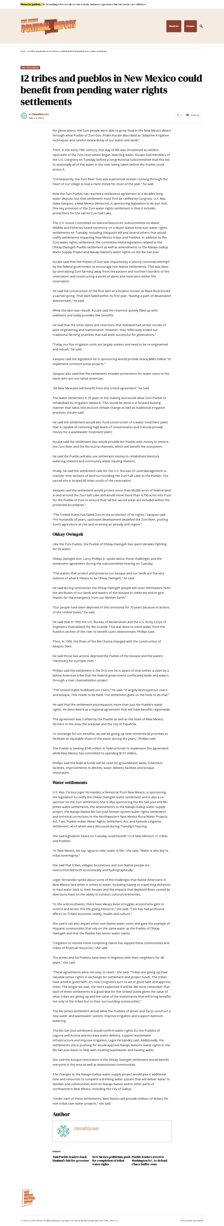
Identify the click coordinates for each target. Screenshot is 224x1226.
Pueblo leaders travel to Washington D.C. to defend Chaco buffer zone (149, 1160)
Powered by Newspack (191, 1220)
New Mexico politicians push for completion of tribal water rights (111, 1160)
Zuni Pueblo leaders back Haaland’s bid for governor (71, 1159)
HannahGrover (40, 114)
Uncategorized (30, 67)
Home (23, 51)
